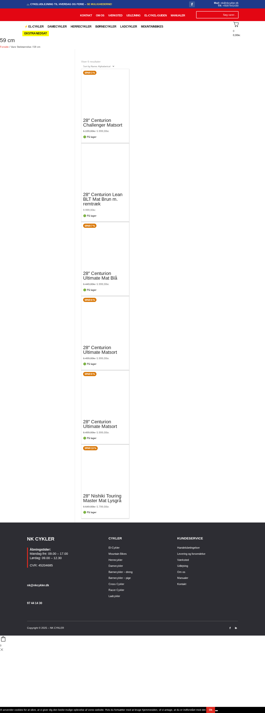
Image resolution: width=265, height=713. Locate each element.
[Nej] (216, 710)
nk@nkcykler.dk (38, 585)
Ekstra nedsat (35, 33)
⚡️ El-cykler (34, 26)
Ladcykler (128, 26)
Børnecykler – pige (120, 577)
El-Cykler (114, 547)
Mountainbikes (152, 26)
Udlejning (133, 15)
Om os (100, 15)
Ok (210, 709)
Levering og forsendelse (191, 553)
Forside (4, 46)
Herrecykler (81, 26)
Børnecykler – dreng (120, 571)
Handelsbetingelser (188, 547)
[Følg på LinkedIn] (236, 628)
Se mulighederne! (99, 4)
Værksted (115, 15)
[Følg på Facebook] (192, 4)
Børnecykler (105, 26)
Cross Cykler (116, 584)
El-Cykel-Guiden (155, 15)
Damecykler (57, 26)
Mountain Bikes (118, 553)
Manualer (178, 15)
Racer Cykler (116, 589)
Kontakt (86, 15)
